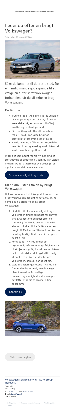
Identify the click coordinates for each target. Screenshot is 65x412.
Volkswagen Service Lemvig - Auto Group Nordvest (34, 11)
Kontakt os (15, 291)
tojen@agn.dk (16, 394)
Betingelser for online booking (30, 402)
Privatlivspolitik (49, 402)
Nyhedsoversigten (20, 357)
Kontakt (9, 405)
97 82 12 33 (13, 391)
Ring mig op (27, 391)
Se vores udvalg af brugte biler (27, 175)
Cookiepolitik (11, 402)
